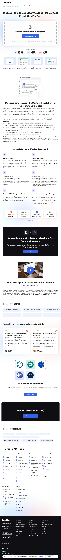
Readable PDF (21, 498)
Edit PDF (20, 457)
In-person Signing (35, 467)
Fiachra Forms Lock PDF (31, 315)
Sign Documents (19, 526)
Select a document (30, 36)
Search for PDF (21, 501)
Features (17, 533)
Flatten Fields (21, 466)
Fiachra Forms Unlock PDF (12, 315)
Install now (30, 252)
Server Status (18, 528)
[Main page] (7, 2)
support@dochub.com (6, 523)
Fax (45, 466)
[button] (30, 270)
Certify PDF (21, 492)
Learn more (30, 394)
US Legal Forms (45, 528)
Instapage (44, 533)
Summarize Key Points (9, 497)
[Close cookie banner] (56, 556)
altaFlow (44, 531)
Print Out (20, 510)
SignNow (44, 529)
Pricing (17, 529)
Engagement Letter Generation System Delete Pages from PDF (13, 309)
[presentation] (30, 33)
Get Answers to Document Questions (8, 503)
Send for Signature (36, 460)
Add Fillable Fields (22, 463)
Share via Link (47, 460)
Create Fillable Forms (47, 475)
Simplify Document (9, 494)
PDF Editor (18, 522)
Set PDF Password (22, 495)
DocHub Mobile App (47, 524)
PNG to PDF (8, 463)
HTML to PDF (8, 475)
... (41, 556)
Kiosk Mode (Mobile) (34, 471)
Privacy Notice (32, 526)
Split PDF (20, 469)
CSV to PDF (7, 472)
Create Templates (48, 472)
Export (19, 504)
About (30, 522)
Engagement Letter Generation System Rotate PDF (34, 309)
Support (31, 531)
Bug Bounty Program (34, 535)
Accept (49, 556)
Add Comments (48, 457)
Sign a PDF (33, 457)
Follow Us (6, 528)
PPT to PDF (7, 469)
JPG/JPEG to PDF (9, 466)
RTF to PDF (7, 478)
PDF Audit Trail (21, 489)
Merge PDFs (21, 472)
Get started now (30, 416)
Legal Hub (31, 528)
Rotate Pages (21, 475)
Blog (43, 522)
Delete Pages (21, 481)
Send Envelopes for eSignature (36, 463)
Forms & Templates (20, 524)
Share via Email (48, 463)
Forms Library (18, 531)
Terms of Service (33, 524)
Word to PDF (8, 457)
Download (20, 507)
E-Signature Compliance (35, 529)
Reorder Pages (21, 478)
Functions (17, 535)
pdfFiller (44, 526)
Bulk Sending (34, 475)
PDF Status (47, 469)
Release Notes (32, 533)
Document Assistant (7, 490)
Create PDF (21, 460)
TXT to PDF (7, 460)
